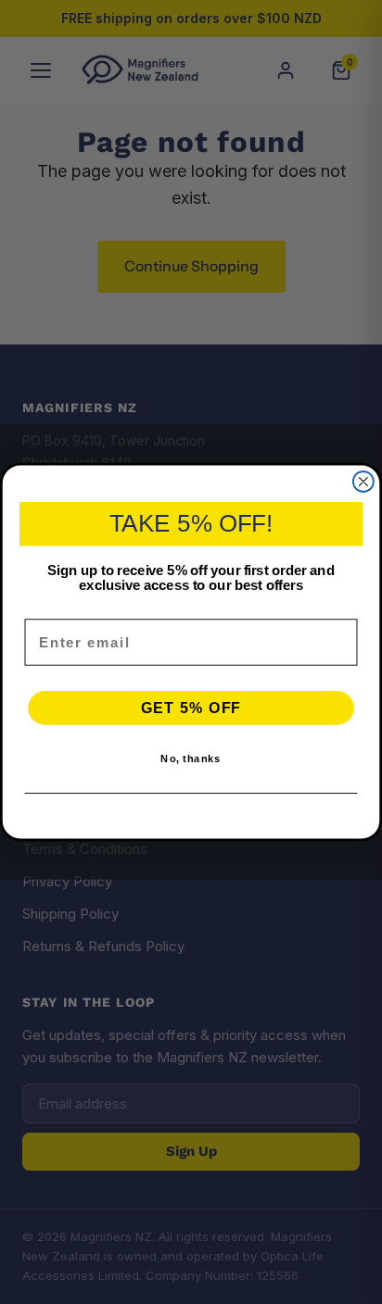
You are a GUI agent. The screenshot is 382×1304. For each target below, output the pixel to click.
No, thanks (190, 759)
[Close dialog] (363, 481)
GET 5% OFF (191, 707)
